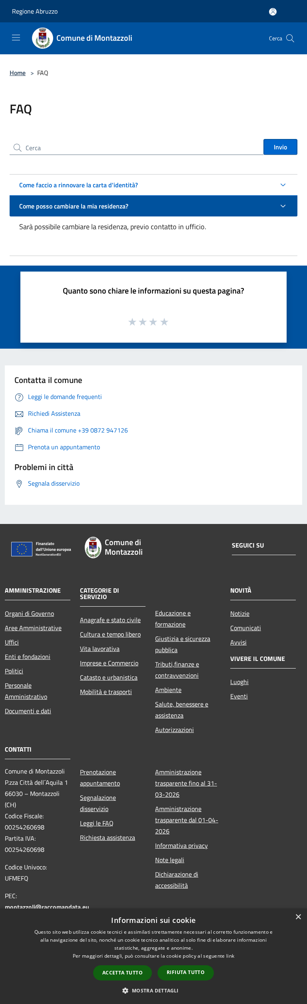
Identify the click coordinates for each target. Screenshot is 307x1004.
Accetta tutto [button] (122, 972)
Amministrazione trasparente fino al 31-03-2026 (186, 783)
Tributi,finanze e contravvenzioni (177, 669)
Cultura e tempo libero (110, 634)
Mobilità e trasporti (106, 691)
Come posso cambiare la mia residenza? (73, 206)
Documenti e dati (28, 711)
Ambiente (168, 689)
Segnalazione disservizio (98, 803)
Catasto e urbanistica (109, 677)
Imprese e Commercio (109, 663)
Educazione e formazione (173, 618)
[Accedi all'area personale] (273, 12)
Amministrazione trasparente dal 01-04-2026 (186, 820)
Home (18, 72)
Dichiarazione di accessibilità (176, 879)
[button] (153, 990)
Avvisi (238, 642)
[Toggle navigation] (16, 37)
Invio (280, 147)
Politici (14, 671)
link (230, 955)
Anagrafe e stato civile (110, 620)
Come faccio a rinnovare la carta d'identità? (78, 185)
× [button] (298, 917)
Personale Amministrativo (26, 691)
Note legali (169, 860)
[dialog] (153, 956)
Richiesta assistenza (107, 837)
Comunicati (245, 628)
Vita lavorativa (100, 648)
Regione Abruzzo (35, 11)
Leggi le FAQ (97, 823)
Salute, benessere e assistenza (181, 709)
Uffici (12, 642)
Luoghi (239, 682)
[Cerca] (290, 38)
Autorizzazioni (174, 729)
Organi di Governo (29, 613)
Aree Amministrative (33, 628)
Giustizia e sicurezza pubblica (182, 644)
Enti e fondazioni (27, 656)
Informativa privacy (181, 845)
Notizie (239, 613)
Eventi (239, 696)
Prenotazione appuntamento (100, 777)
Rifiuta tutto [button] (186, 972)
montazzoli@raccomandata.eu (47, 907)
